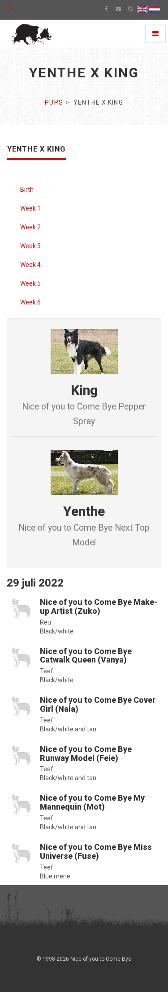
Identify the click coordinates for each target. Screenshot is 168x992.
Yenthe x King (36, 149)
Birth (27, 189)
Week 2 (30, 227)
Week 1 (30, 208)
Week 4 (30, 264)
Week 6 (30, 302)
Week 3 (30, 245)
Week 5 (30, 283)
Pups (54, 102)
